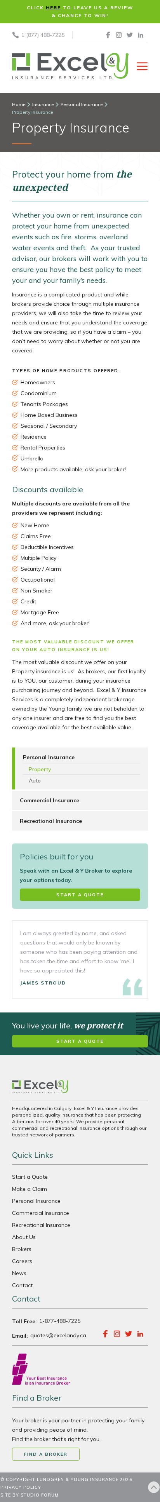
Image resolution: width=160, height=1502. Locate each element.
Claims (24, 117)
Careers (27, 163)
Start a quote (80, 894)
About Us (29, 148)
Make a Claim (29, 1188)
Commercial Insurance (40, 1212)
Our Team (30, 132)
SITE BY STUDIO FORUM (29, 1495)
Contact (28, 195)
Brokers (21, 1249)
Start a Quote (30, 1176)
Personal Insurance (36, 1200)
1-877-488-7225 (59, 1320)
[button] (80, 105)
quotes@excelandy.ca (58, 1335)
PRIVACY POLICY (20, 1487)
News (22, 179)
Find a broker (46, 1454)
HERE (53, 7)
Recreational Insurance (41, 1224)
